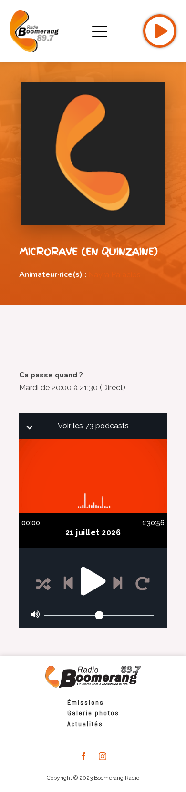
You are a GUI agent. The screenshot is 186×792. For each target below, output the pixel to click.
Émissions (85, 702)
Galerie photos (93, 713)
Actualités (85, 724)
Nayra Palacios (114, 274)
